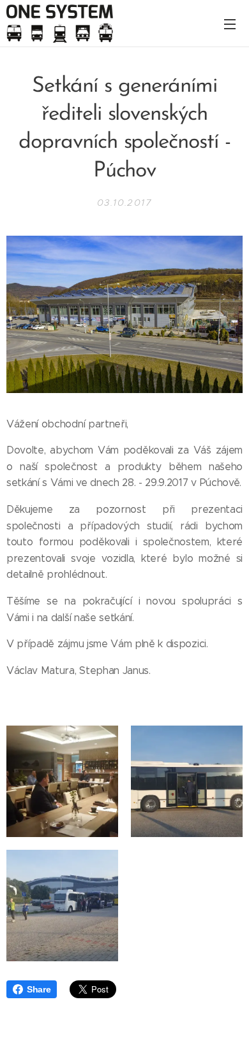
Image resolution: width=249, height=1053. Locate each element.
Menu (230, 23)
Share (38, 989)
